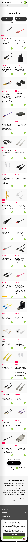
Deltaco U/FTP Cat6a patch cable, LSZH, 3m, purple (20, 424)
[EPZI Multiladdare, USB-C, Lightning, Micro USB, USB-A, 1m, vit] (7, 331)
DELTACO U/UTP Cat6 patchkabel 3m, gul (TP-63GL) (7, 369)
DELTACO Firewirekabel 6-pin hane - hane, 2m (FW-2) (20, 178)
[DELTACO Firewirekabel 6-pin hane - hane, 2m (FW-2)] (20, 167)
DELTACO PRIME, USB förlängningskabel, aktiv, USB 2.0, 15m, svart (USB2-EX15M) (7, 69)
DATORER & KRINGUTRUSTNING (12, 10)
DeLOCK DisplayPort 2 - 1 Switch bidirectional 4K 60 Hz (20, 126)
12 (19, 467)
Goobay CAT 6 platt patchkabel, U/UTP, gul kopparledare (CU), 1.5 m (7, 207)
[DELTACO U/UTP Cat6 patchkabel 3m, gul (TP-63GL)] (7, 357)
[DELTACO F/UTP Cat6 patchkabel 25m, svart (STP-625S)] (7, 221)
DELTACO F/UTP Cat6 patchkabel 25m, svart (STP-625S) (7, 232)
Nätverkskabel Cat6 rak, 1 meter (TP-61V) (20, 153)
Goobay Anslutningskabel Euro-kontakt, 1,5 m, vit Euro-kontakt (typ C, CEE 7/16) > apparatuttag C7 (7, 180)
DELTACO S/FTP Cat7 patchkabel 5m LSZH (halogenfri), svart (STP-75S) (7, 424)
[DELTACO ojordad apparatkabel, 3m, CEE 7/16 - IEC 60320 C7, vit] (20, 195)
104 (25, 467)
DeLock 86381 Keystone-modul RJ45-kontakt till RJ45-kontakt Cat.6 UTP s (20, 96)
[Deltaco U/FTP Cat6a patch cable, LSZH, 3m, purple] (20, 412)
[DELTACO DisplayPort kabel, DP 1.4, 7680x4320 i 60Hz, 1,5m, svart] (20, 248)
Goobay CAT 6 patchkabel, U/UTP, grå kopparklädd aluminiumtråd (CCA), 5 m (7, 260)
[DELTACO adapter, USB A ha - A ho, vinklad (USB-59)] (20, 306)
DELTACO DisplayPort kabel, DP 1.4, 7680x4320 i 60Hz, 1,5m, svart (20, 260)
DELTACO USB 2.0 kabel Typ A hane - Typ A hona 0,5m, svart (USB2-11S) (7, 287)
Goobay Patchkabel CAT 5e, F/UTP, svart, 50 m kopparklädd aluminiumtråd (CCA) (7, 450)
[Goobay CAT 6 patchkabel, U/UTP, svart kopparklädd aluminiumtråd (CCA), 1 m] (20, 221)
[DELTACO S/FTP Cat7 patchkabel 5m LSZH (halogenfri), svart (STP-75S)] (7, 412)
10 (14, 467)
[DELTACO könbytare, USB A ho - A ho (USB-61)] (20, 438)
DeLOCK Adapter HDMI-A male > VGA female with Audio (6, 154)
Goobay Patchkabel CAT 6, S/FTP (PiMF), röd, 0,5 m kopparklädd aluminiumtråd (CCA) (20, 43)
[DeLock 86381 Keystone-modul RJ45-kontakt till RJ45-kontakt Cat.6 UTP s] (20, 83)
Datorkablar (22, 10)
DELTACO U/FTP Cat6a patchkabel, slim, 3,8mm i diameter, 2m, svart (7, 399)
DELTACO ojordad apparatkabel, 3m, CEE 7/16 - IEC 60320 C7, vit (20, 207)
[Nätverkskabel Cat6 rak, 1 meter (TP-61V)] (20, 142)
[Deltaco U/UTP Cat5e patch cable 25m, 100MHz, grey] (20, 387)
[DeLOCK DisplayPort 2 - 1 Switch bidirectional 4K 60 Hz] (20, 114)
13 (21, 467)
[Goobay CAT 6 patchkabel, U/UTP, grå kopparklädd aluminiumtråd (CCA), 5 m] (7, 248)
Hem (4, 10)
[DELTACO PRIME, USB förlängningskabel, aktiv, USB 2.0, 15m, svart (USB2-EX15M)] (7, 57)
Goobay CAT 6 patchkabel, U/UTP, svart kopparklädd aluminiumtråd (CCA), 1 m (20, 233)
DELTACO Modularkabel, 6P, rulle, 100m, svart (6, 42)
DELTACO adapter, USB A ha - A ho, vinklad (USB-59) (20, 317)
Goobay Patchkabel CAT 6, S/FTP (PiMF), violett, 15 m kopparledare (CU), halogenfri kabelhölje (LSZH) (7, 128)
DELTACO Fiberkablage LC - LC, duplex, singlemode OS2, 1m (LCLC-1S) (7, 318)
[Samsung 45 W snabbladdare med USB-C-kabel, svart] (20, 57)
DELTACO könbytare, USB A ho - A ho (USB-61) (20, 450)
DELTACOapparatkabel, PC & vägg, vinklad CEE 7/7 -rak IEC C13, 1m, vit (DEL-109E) (20, 343)
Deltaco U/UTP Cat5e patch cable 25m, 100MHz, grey (20, 398)
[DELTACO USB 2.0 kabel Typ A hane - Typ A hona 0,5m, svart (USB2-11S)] (7, 275)
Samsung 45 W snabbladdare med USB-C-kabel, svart (19, 69)
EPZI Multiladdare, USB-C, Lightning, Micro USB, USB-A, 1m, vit (7, 343)
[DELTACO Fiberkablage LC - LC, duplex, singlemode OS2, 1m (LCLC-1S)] (7, 306)
